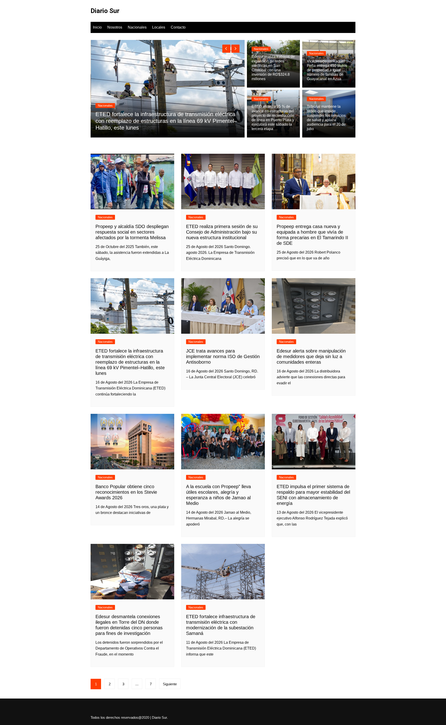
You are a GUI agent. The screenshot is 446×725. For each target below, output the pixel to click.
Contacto (178, 27)
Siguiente (170, 684)
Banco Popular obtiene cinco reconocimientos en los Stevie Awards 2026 (126, 492)
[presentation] (226, 49)
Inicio (97, 27)
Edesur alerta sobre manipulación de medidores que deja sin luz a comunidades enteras (311, 356)
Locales (158, 27)
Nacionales (137, 27)
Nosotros (114, 27)
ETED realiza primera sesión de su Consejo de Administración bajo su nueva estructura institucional (222, 232)
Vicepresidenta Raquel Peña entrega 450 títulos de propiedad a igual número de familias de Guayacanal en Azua (327, 70)
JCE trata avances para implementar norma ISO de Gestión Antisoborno (223, 356)
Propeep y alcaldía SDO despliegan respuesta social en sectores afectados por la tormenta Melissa (132, 232)
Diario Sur (105, 11)
